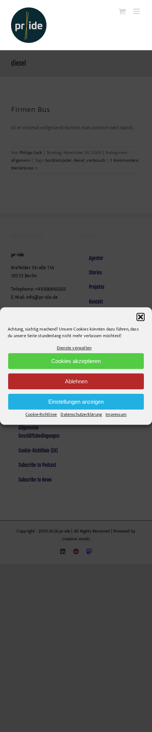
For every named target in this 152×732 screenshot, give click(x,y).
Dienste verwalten (74, 348)
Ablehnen (76, 381)
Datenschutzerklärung (81, 414)
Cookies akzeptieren (76, 361)
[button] (140, 317)
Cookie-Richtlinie (41, 414)
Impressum (116, 414)
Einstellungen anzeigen (76, 402)
